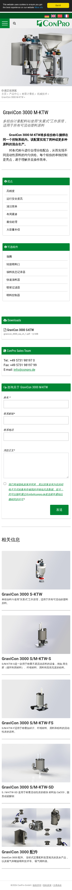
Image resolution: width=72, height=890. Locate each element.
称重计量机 (28, 93)
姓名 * (7, 397)
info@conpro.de (24, 370)
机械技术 (42, 93)
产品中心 (14, 93)
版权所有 (37, 885)
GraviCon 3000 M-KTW (12, 97)
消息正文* (9, 450)
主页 (4, 93)
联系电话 (9, 429)
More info (39, 7)
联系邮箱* (9, 413)
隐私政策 (47, 885)
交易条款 (57, 885)
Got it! (58, 5)
